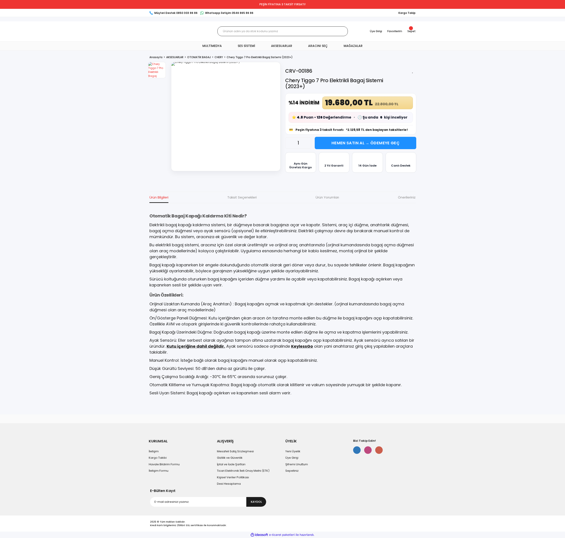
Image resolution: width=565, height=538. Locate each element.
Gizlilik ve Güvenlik (230, 458)
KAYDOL (256, 502)
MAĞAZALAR (353, 46)
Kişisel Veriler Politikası (233, 477)
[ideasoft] (259, 535)
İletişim (154, 451)
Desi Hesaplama (229, 484)
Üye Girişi (291, 458)
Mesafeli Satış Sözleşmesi (235, 451)
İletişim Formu (158, 471)
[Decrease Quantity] (289, 142)
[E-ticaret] (282, 535)
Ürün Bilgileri (158, 197)
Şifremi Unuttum (296, 464)
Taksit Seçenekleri (242, 197)
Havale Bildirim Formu (164, 464)
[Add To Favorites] (412, 70)
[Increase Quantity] (306, 142)
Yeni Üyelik (292, 451)
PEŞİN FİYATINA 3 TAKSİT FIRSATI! (282, 4)
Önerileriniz (407, 197)
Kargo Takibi (158, 458)
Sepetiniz (292, 471)
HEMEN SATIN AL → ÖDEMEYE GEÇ (365, 143)
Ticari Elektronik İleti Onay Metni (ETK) (243, 471)
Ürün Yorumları (327, 197)
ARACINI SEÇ (318, 46)
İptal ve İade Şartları (231, 464)
